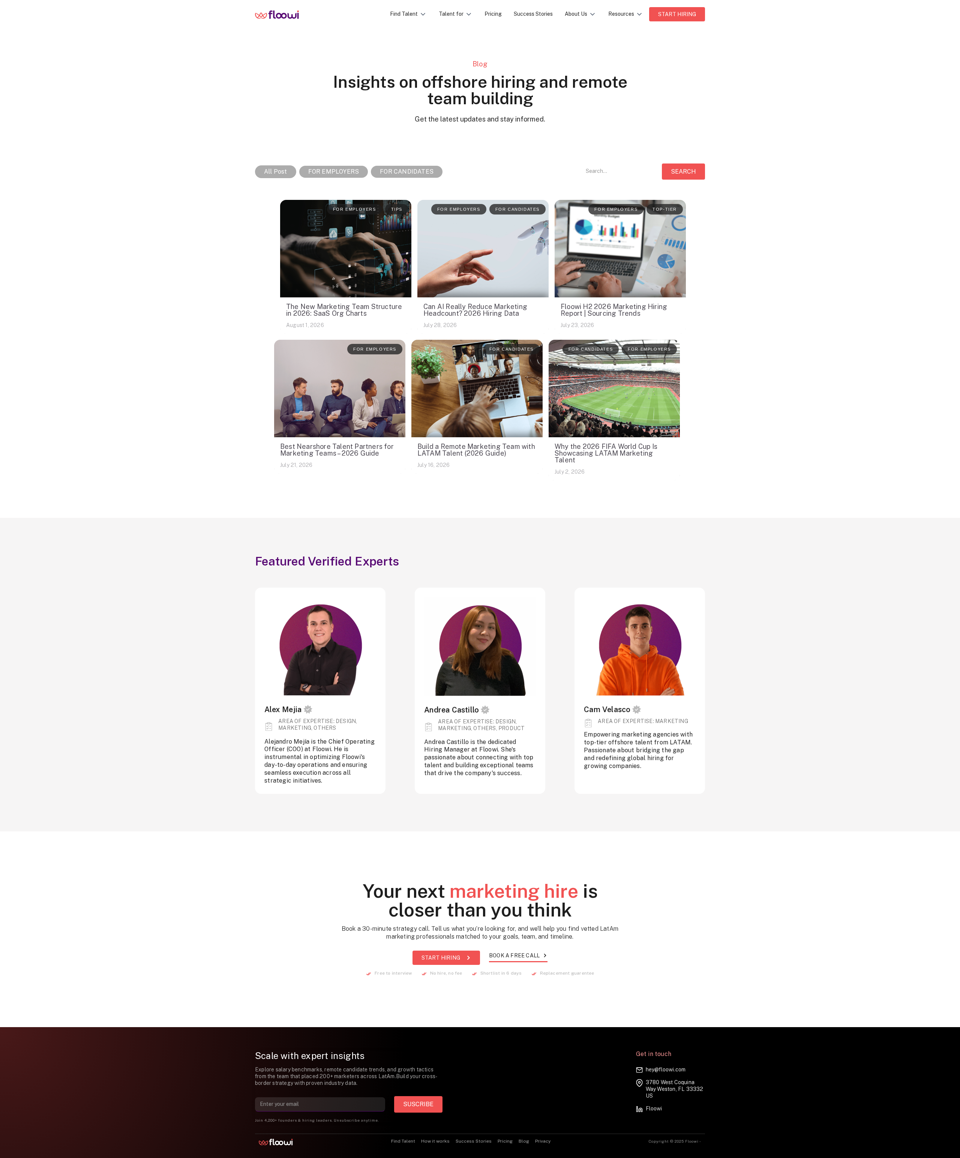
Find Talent (403, 1141)
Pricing (493, 14)
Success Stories (533, 14)
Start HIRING (677, 14)
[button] (408, 14)
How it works (435, 1141)
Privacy (542, 1141)
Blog (524, 1141)
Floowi (654, 1109)
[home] (282, 14)
